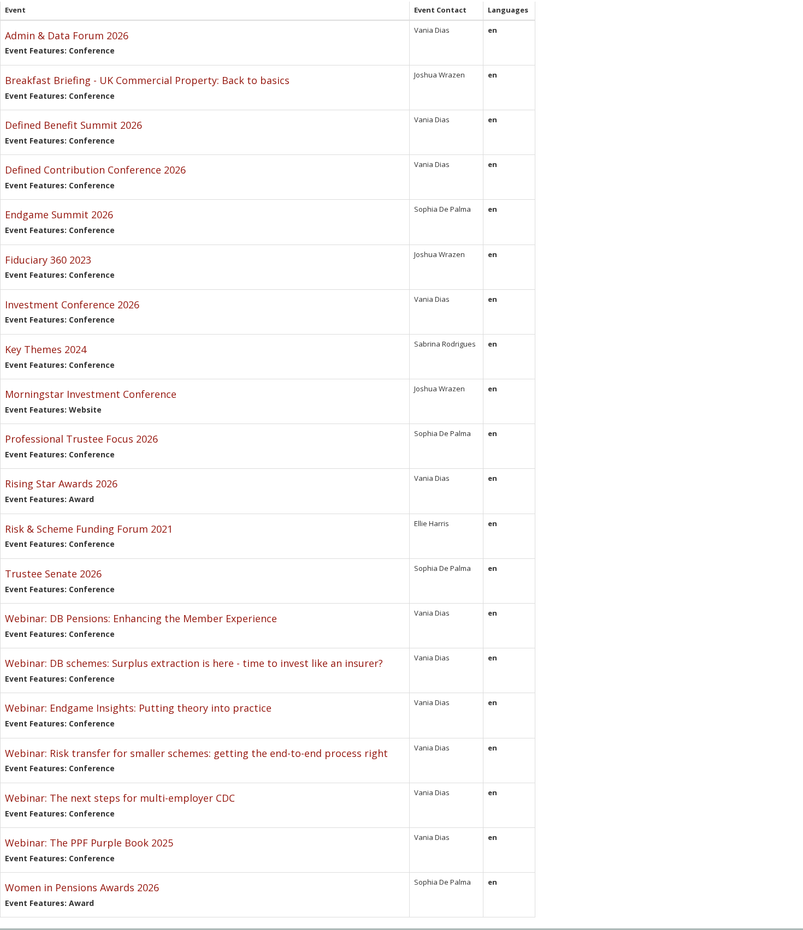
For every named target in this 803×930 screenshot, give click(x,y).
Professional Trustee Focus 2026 (81, 438)
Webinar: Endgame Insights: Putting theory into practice (138, 707)
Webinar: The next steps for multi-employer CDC (120, 797)
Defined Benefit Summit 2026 (73, 125)
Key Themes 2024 (45, 349)
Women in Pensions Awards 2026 (82, 887)
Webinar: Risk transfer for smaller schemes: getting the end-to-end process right (196, 753)
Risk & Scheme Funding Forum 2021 (89, 528)
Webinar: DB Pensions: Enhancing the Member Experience (141, 618)
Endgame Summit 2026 (59, 214)
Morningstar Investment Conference (90, 394)
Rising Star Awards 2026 (61, 483)
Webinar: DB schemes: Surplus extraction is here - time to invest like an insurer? (194, 663)
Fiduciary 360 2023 (48, 259)
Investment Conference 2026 (72, 304)
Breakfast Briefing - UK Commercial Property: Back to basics (147, 80)
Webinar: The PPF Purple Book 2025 (89, 842)
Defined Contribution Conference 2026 (95, 169)
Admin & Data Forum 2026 (66, 35)
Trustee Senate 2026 (53, 573)
